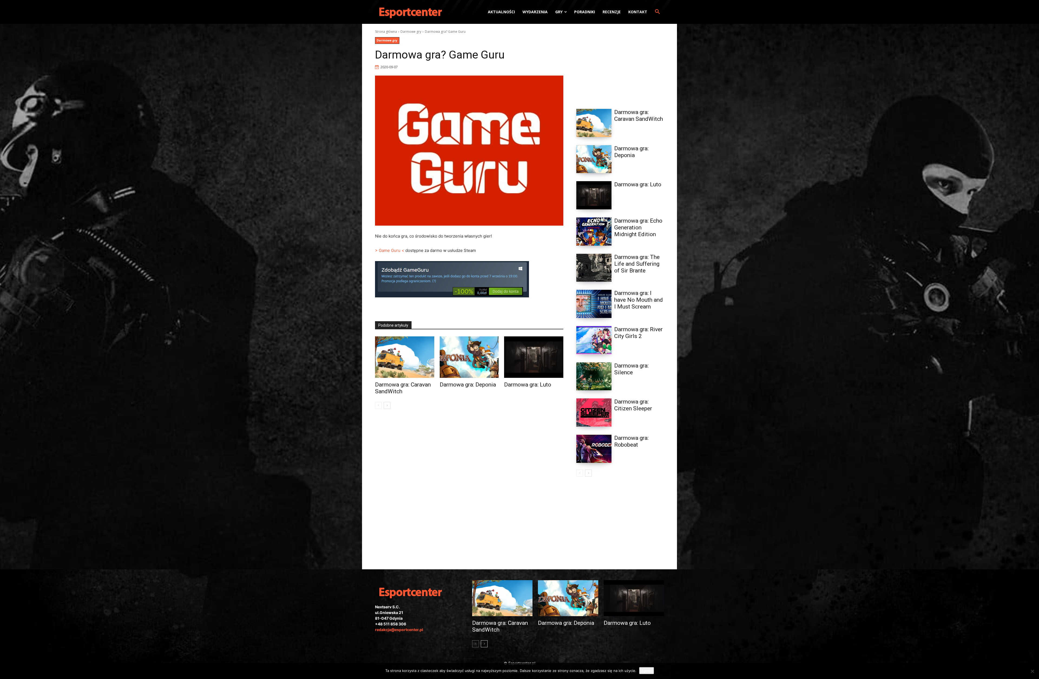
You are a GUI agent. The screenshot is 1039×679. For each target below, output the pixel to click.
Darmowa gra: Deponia (468, 384)
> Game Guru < (389, 250)
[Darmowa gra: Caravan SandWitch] (404, 357)
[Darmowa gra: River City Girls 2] (593, 340)
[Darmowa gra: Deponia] (469, 357)
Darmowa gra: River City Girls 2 (638, 332)
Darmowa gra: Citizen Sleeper (633, 405)
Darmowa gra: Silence (631, 369)
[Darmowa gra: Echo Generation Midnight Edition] (593, 231)
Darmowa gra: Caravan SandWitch (638, 115)
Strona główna (386, 31)
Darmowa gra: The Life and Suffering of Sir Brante (637, 264)
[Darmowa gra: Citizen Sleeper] (593, 412)
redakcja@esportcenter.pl (399, 629)
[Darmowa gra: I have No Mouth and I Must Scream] (593, 304)
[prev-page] (378, 405)
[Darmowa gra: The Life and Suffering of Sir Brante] (593, 268)
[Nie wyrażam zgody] (1032, 671)
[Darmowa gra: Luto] (533, 357)
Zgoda (646, 670)
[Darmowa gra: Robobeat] (593, 449)
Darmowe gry (410, 31)
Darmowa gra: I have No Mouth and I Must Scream (638, 300)
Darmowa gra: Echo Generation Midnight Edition (638, 227)
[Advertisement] (620, 63)
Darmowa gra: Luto (527, 384)
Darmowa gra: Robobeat (631, 441)
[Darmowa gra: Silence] (593, 376)
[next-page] (387, 405)
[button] (657, 11)
